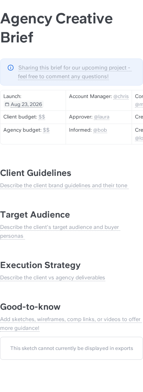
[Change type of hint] (10, 67)
